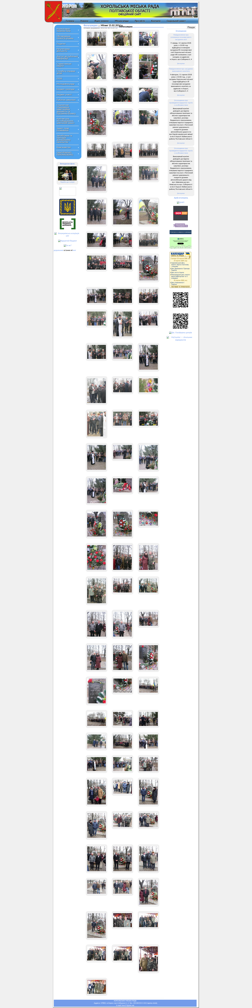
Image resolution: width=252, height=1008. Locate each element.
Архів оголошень (181, 198)
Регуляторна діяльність (63, 50)
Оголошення (181, 31)
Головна (70, 21)
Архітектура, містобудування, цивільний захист (66, 121)
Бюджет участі (64, 94)
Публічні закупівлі (66, 100)
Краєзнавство (64, 147)
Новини (84, 21)
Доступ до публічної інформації (67, 57)
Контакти (156, 21)
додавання (58, 250)
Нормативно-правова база (64, 30)
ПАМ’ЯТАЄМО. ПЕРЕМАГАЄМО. (65, 153)
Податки (61, 44)
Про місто (140, 21)
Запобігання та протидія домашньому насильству (64, 138)
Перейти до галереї (67, 182)
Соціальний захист (176, 21)
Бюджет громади (66, 89)
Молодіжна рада (65, 84)
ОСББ (59, 78)
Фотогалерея (125, 27)
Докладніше (181, 63)
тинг (74, 250)
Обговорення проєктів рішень (65, 37)
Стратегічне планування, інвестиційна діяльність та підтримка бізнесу (66, 109)
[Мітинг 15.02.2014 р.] (96, 39)
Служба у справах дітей (66, 72)
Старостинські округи (64, 65)
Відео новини (102, 21)
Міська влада (122, 21)
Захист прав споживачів (63, 129)
